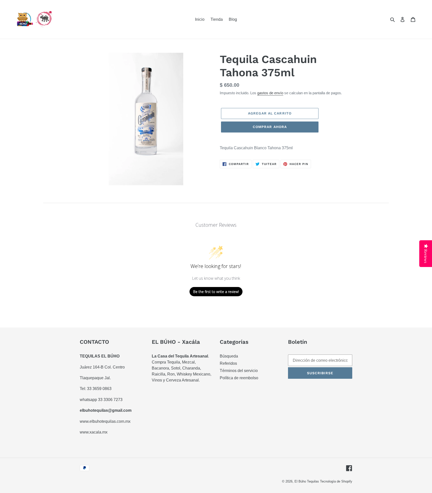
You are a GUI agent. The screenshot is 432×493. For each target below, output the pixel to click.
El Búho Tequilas (307, 481)
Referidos (228, 363)
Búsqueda (229, 356)
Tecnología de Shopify (336, 481)
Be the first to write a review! (216, 291)
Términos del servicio (239, 370)
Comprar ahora (270, 127)
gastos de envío (270, 93)
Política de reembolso (239, 378)
